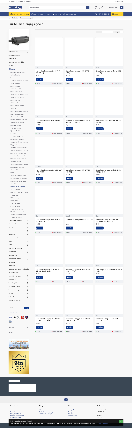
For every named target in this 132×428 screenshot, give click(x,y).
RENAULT (38, 166)
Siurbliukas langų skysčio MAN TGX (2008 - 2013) (49, 220)
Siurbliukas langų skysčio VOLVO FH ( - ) (79, 220)
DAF (37, 67)
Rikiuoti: (99, 32)
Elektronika (15, 18)
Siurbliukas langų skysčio (26, 18)
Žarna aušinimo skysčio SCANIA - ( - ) (25, 385)
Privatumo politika (103, 423)
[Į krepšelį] (17, 389)
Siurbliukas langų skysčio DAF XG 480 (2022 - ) (108, 171)
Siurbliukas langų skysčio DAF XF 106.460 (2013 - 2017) (48, 320)
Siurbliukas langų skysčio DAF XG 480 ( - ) (78, 72)
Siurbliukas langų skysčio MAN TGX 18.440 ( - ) (109, 72)
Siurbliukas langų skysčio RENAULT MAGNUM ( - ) (49, 171)
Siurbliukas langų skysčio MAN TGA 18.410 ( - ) (109, 270)
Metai (10, 332)
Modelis (12, 327)
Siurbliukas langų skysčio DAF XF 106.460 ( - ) (48, 72)
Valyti (27, 308)
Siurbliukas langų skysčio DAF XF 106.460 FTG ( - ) (78, 270)
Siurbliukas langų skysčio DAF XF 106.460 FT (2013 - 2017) (108, 220)
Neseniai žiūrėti (14, 380)
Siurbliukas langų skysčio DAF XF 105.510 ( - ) (78, 171)
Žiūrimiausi (26, 380)
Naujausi (35, 380)
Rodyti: (117, 32)
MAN (97, 67)
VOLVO (68, 216)
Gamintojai (13, 313)
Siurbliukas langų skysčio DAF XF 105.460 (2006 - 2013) (78, 121)
